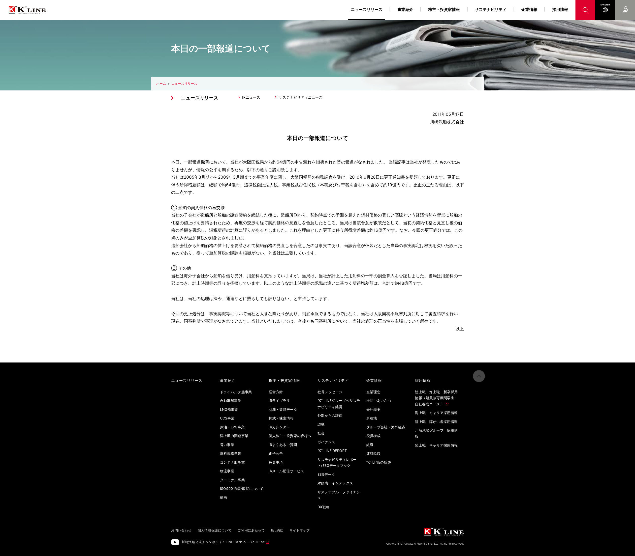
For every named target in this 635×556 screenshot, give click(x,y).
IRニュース (251, 97)
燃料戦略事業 (230, 453)
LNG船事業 (229, 409)
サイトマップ (299, 530)
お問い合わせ (625, 4)
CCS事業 (227, 418)
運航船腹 (373, 453)
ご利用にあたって (251, 530)
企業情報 (529, 9)
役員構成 (373, 436)
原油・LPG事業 (232, 427)
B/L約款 (277, 530)
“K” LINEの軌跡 (378, 462)
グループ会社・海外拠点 (386, 427)
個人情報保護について (215, 530)
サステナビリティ (491, 9)
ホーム (161, 83)
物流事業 (227, 471)
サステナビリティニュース (300, 97)
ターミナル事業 (232, 480)
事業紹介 (405, 9)
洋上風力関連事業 (234, 436)
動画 (223, 497)
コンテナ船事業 (232, 462)
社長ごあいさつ (378, 400)
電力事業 (227, 445)
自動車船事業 (230, 400)
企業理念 (373, 392)
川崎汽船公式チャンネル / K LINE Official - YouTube (223, 542)
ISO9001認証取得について (241, 488)
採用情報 (560, 9)
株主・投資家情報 (444, 9)
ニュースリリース (184, 83)
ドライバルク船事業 (236, 392)
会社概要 (373, 409)
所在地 (371, 418)
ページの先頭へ (479, 376)
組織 (370, 445)
